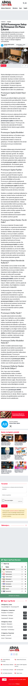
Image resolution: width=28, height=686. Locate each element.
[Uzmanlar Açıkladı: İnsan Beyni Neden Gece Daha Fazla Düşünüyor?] (7, 451)
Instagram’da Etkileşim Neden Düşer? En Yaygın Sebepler (20, 471)
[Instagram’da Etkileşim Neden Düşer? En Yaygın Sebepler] (21, 465)
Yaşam (9, 21)
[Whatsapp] (16, 654)
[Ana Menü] (25, 3)
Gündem (15, 8)
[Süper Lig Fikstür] (26, 601)
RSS (5, 679)
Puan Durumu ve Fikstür (8, 669)
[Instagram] (14, 654)
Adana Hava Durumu (21, 659)
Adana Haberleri (6, 8)
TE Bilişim (17, 684)
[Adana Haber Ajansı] (4, 424)
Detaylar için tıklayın (14, 595)
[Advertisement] (14, 543)
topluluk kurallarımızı (14, 510)
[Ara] (23, 3)
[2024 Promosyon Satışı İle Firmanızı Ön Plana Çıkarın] (14, 56)
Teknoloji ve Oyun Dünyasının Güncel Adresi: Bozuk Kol (6, 443)
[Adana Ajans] (6, 3)
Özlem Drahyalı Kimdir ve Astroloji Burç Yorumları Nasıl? (20, 443)
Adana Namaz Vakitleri (8, 664)
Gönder (4, 506)
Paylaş (4, 65)
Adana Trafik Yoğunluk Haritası (21, 665)
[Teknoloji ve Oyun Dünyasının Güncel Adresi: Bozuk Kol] (7, 438)
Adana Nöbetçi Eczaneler (5, 660)
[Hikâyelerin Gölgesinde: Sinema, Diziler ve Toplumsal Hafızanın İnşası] (7, 465)
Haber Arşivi (19, 673)
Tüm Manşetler (19, 669)
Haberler (3, 21)
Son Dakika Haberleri (7, 673)
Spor (20, 8)
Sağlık (25, 8)
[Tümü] (26, 525)
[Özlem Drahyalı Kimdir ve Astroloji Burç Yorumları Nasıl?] (21, 438)
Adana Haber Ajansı (14, 423)
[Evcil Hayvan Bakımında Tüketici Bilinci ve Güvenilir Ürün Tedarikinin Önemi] (21, 451)
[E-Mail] (10, 426)
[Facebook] (11, 654)
